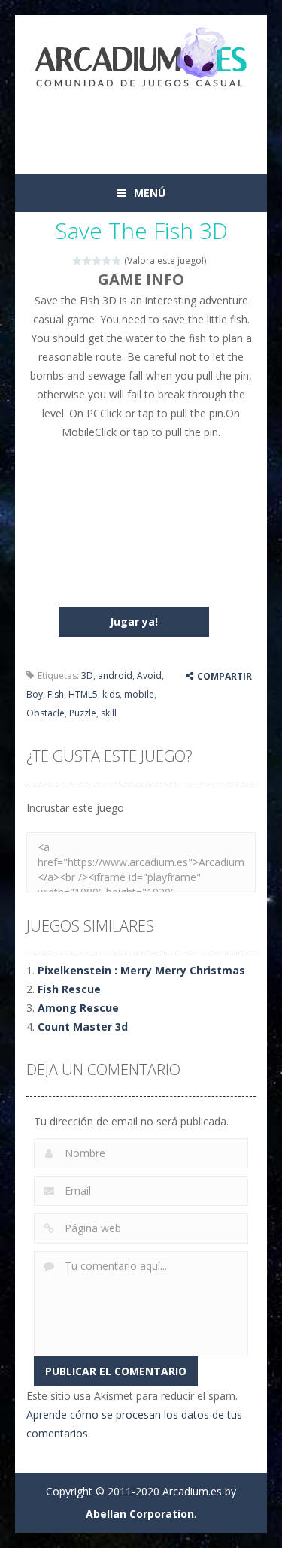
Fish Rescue (69, 989)
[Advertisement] (154, 124)
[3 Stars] (97, 260)
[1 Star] (78, 260)
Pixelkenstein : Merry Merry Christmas (141, 970)
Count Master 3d (83, 1026)
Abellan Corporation (140, 1514)
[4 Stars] (107, 260)
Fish (55, 694)
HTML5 (83, 694)
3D (87, 675)
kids (111, 694)
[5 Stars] (117, 260)
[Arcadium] (141, 59)
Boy (34, 694)
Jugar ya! (134, 621)
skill (109, 713)
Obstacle (45, 713)
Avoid (149, 675)
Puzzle (82, 713)
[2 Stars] (87, 260)
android (115, 675)
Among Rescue (78, 1008)
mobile (139, 694)
